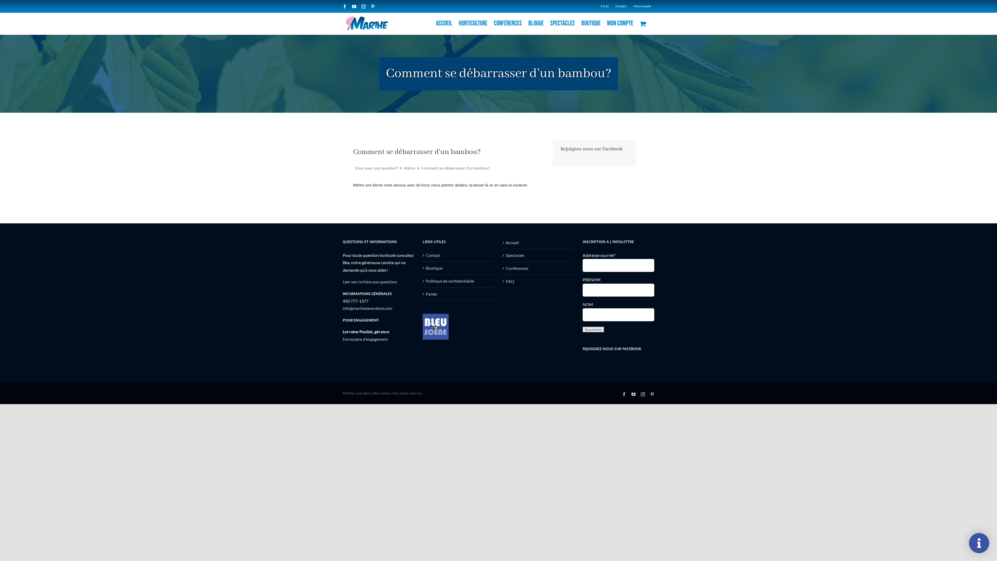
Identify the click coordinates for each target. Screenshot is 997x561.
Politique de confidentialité (450, 280)
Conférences (517, 268)
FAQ (510, 281)
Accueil (512, 242)
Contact (433, 255)
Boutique (434, 267)
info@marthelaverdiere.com (367, 308)
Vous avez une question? (377, 168)
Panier (431, 293)
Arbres (410, 168)
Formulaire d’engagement (365, 339)
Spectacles (515, 255)
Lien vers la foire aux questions (370, 281)
